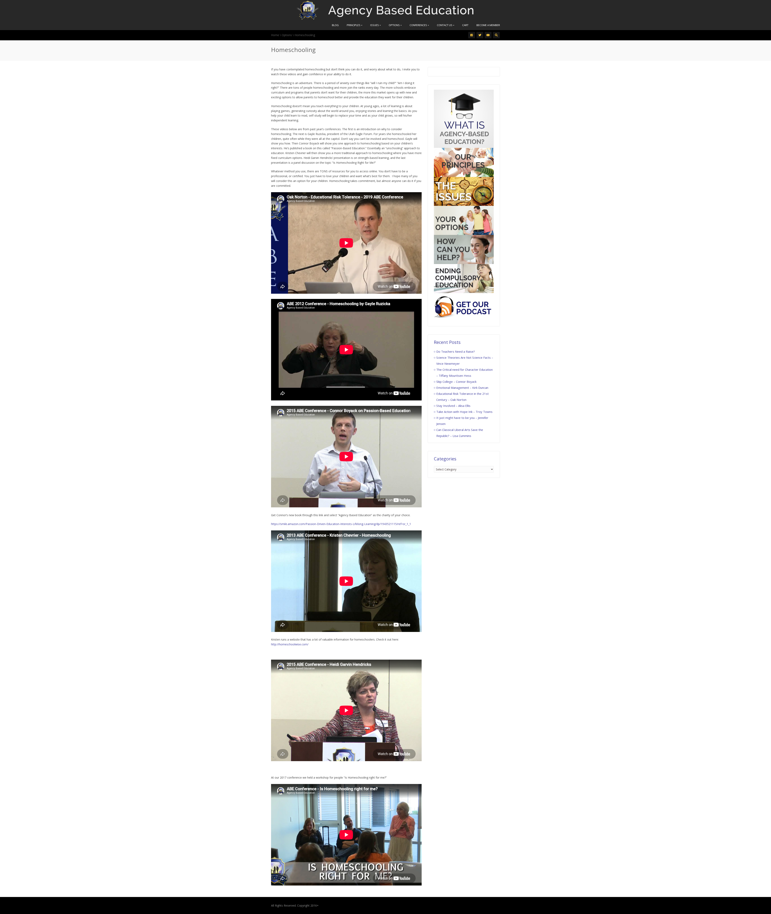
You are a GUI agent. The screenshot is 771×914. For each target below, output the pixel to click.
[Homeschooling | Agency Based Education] (385, 10)
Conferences (419, 25)
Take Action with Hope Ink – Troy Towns (464, 412)
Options (394, 25)
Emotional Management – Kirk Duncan (462, 388)
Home (275, 35)
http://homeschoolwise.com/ (289, 644)
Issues (374, 25)
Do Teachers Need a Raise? (455, 351)
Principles (354, 25)
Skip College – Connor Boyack (456, 382)
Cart (465, 25)
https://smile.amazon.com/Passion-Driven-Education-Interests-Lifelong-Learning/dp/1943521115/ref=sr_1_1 (341, 524)
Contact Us (445, 25)
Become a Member (488, 25)
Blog (335, 25)
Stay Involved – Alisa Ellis (453, 406)
